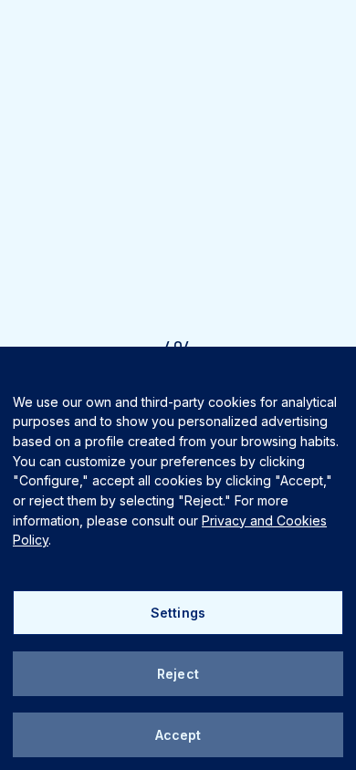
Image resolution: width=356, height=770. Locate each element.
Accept (178, 735)
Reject (178, 674)
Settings (178, 612)
